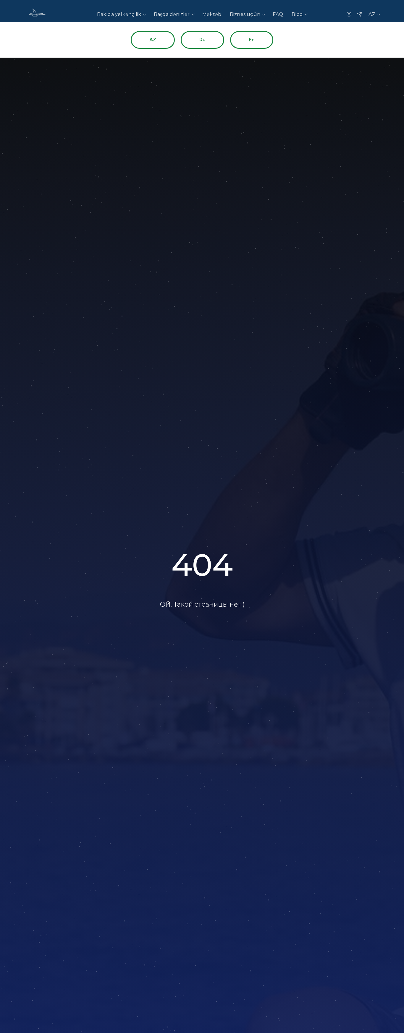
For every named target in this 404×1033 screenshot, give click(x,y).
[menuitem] (121, 14)
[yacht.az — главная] (36, 14)
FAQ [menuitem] (278, 14)
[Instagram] (349, 14)
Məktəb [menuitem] (211, 14)
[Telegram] (359, 14)
